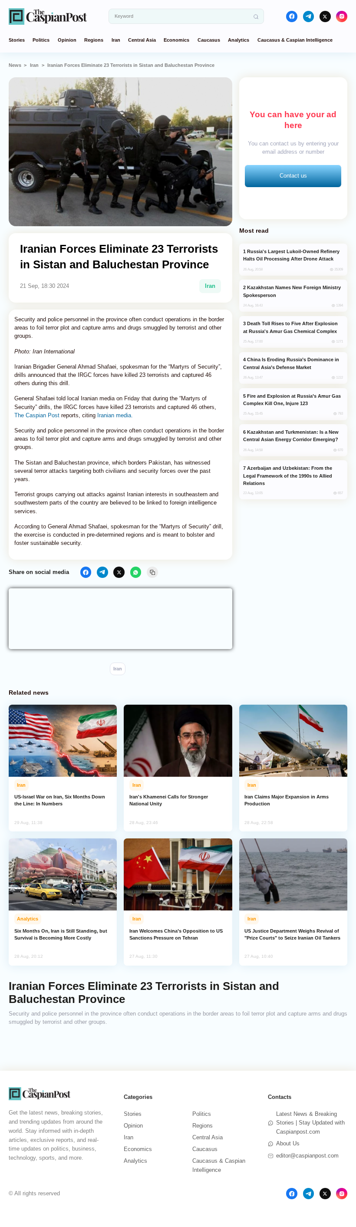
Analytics (238, 40)
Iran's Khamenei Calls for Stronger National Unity (168, 800)
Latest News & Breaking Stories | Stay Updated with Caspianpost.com (310, 1123)
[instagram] (341, 16)
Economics (176, 40)
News (15, 65)
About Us (288, 1143)
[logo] (48, 16)
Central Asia (142, 40)
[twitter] (325, 16)
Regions (93, 40)
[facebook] (291, 16)
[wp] (136, 572)
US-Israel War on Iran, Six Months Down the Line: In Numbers (59, 800)
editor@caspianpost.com (307, 1155)
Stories (17, 40)
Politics (41, 40)
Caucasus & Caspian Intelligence (295, 40)
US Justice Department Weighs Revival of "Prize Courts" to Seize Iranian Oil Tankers (292, 934)
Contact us (293, 175)
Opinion (67, 40)
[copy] (152, 572)
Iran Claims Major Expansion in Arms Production (286, 800)
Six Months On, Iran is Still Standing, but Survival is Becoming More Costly (60, 934)
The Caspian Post (36, 415)
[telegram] (308, 16)
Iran (116, 40)
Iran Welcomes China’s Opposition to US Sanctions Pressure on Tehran (176, 934)
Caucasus (209, 40)
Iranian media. (115, 415)
